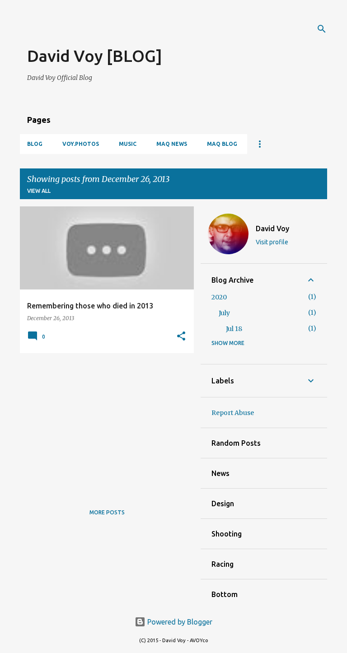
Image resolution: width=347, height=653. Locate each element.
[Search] (321, 29)
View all (39, 191)
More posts (107, 512)
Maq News (171, 144)
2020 (219, 297)
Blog (34, 144)
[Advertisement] (133, 31)
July (224, 313)
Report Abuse (232, 413)
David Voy (272, 228)
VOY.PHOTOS (80, 144)
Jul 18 (234, 329)
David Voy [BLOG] (94, 56)
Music (127, 144)
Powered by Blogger (178, 622)
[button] (181, 336)
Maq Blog (222, 144)
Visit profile (272, 242)
